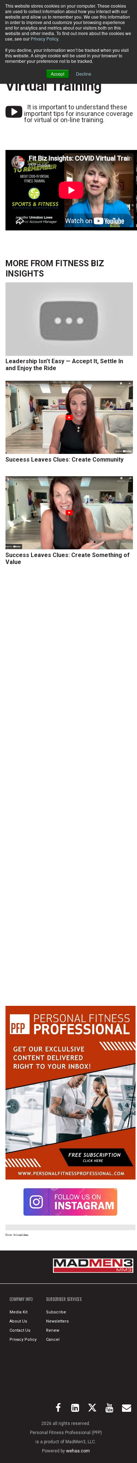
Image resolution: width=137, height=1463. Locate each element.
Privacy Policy (44, 38)
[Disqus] (70, 681)
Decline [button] (83, 74)
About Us (18, 1321)
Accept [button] (57, 74)
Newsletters (57, 1321)
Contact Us (19, 1330)
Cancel (53, 1339)
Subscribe (56, 1312)
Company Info (21, 1299)
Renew (52, 1330)
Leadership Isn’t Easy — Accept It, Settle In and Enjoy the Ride (64, 365)
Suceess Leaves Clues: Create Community (64, 459)
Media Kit (18, 1312)
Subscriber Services (63, 1299)
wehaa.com (78, 1450)
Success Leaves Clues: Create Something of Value (67, 558)
